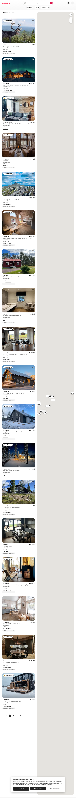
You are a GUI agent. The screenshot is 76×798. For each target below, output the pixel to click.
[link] (6, 716)
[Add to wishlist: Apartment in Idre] (33, 98)
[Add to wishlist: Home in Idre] (33, 59)
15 (27, 715)
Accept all (21, 788)
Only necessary (38, 788)
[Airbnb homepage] (6, 3)
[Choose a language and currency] (68, 2)
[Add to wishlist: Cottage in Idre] (33, 445)
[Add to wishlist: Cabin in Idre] (33, 20)
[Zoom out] (70, 21)
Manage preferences (55, 788)
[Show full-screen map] (70, 14)
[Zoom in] (70, 18)
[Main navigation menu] (72, 2)
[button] (8, 51)
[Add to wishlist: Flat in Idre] (33, 290)
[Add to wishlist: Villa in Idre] (33, 251)
